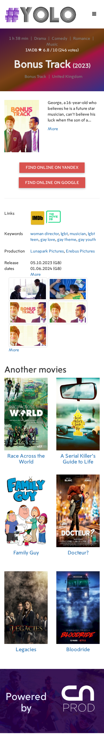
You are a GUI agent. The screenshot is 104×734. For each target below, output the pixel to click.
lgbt (64, 234)
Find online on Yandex (52, 168)
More (53, 129)
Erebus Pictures (80, 251)
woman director (44, 234)
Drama (40, 39)
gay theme (66, 240)
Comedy (59, 39)
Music (52, 44)
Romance (81, 39)
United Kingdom (67, 77)
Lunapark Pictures (47, 251)
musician (78, 234)
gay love (47, 240)
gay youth (87, 240)
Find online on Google (52, 183)
